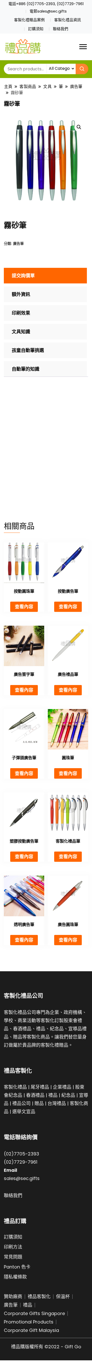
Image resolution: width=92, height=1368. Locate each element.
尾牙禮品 (40, 1087)
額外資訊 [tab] (21, 294)
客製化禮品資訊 (67, 20)
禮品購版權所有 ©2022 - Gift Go (46, 1346)
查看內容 (24, 606)
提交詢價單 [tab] (23, 275)
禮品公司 (21, 1103)
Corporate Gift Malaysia (31, 1330)
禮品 (52, 1095)
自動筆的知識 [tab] (25, 369)
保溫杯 (63, 1296)
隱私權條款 (15, 1277)
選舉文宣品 (23, 1111)
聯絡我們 (60, 28)
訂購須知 (35, 28)
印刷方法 (13, 1247)
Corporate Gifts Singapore (34, 1313)
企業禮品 (62, 1087)
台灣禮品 (57, 1103)
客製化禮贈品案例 (29, 20)
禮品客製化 (39, 1296)
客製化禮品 (15, 1087)
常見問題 (13, 1257)
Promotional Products (28, 1322)
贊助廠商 (13, 1296)
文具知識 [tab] (21, 331)
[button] (79, 127)
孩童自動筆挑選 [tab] (28, 350)
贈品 (39, 1103)
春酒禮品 (35, 1095)
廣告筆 (18, 243)
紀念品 (68, 1095)
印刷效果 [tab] (21, 313)
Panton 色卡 (17, 1267)
